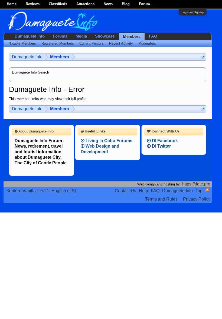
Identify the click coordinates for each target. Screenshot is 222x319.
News (108, 4)
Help (143, 190)
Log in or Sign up (193, 12)
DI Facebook (164, 140)
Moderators (147, 43)
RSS (207, 190)
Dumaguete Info (30, 36)
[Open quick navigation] (203, 57)
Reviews (33, 4)
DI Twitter (161, 146)
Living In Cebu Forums (108, 140)
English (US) (63, 190)
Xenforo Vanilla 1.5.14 (27, 190)
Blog (126, 4)
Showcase (105, 36)
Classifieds (58, 4)
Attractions (85, 4)
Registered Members (57, 43)
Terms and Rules (161, 199)
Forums (60, 36)
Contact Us (125, 190)
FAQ (153, 36)
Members (132, 36)
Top (199, 190)
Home (12, 4)
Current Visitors (91, 43)
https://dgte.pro (196, 184)
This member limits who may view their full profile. (48, 99)
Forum (144, 4)
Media (81, 36)
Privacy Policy (196, 199)
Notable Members (22, 43)
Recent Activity (121, 43)
